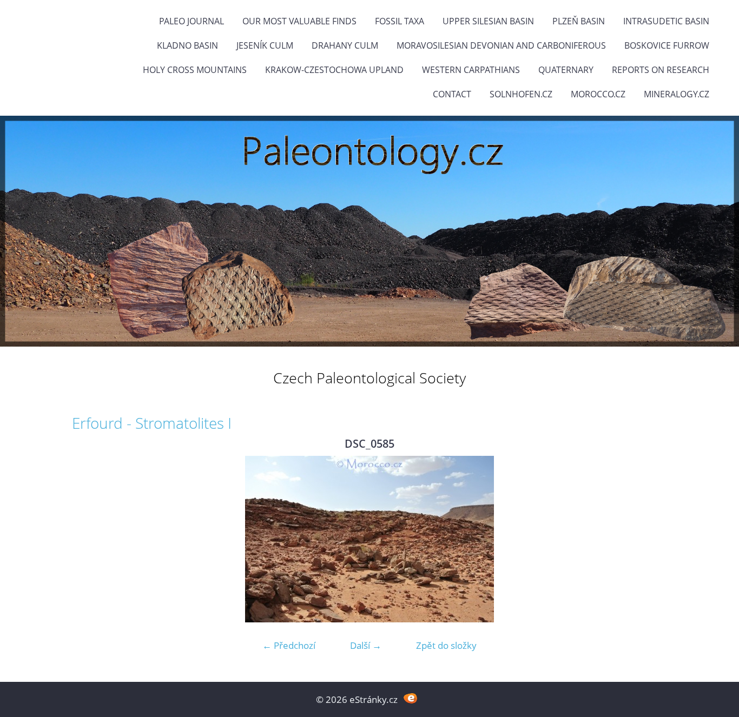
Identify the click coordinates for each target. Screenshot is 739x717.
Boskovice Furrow (666, 45)
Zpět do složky (446, 645)
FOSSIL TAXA (399, 21)
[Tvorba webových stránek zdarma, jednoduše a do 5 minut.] (410, 698)
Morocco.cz (598, 94)
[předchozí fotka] (89, 539)
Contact (452, 94)
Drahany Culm (345, 45)
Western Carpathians (471, 70)
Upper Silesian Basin (488, 21)
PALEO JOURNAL (191, 21)
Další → (365, 645)
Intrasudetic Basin (666, 21)
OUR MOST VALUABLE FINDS (299, 21)
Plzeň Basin (578, 21)
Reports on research (660, 70)
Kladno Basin (187, 45)
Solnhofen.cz (521, 94)
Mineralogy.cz (676, 94)
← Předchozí (288, 645)
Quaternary (565, 70)
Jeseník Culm (264, 45)
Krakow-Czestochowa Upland (334, 70)
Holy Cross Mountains (195, 70)
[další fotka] (649, 539)
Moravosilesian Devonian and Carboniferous (501, 45)
